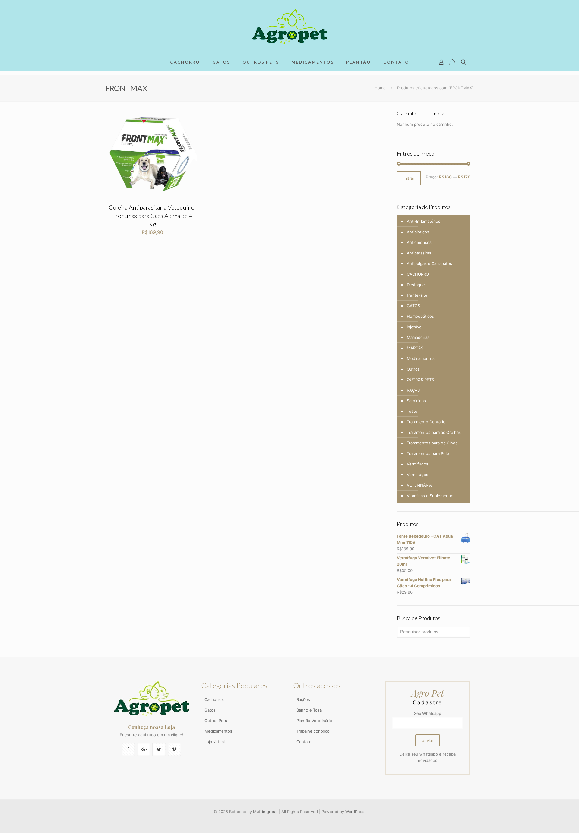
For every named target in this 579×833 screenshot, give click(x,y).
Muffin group (265, 811)
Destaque (416, 284)
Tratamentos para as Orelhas (434, 432)
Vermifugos (417, 464)
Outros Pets (215, 720)
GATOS (413, 305)
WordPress (355, 811)
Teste (412, 411)
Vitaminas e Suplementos (430, 495)
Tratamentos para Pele (428, 453)
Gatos (210, 710)
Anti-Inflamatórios (423, 221)
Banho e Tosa (309, 710)
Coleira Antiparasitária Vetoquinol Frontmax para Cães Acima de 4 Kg (152, 216)
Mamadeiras (418, 337)
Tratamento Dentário (426, 421)
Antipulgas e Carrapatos (429, 263)
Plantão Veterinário (314, 720)
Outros (413, 369)
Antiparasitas (419, 253)
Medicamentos (421, 358)
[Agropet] (289, 26)
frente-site (417, 295)
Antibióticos (418, 231)
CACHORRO (418, 274)
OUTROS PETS (420, 379)
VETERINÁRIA (419, 485)
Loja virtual (214, 741)
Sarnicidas (416, 400)
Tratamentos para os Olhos (432, 442)
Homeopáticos (420, 316)
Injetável (414, 326)
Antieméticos (419, 242)
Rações (303, 699)
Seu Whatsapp (427, 713)
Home (380, 87)
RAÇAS (413, 390)
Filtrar (408, 178)
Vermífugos (417, 474)
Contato (304, 741)
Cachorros (214, 699)
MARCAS (415, 348)
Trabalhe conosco (313, 731)
